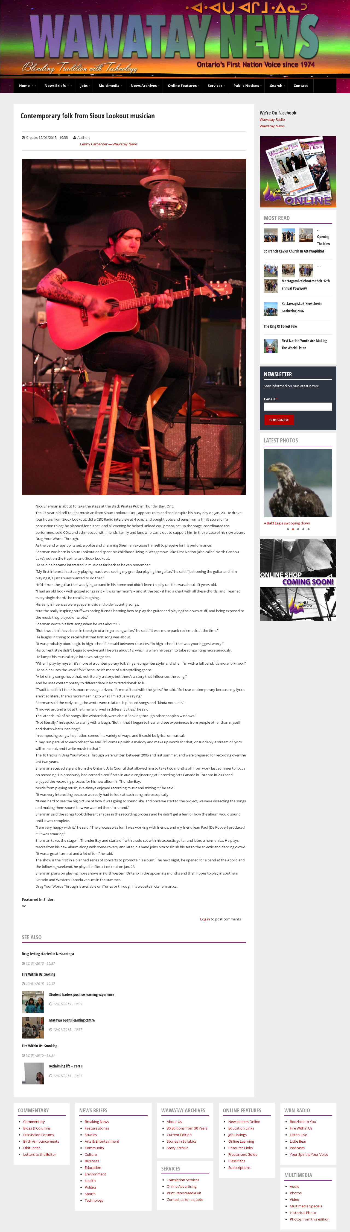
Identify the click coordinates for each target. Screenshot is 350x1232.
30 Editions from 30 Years (187, 1128)
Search (276, 85)
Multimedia (109, 85)
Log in (205, 919)
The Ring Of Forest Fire (280, 326)
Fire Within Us (301, 1128)
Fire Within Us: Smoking (39, 1045)
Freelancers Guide (242, 1154)
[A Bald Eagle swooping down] (298, 483)
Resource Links (240, 1147)
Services (215, 85)
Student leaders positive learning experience (81, 994)
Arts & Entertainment (102, 1141)
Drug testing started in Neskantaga (48, 953)
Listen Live (298, 1134)
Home (25, 85)
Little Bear (298, 1141)
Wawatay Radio (272, 119)
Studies (91, 1134)
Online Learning (241, 1141)
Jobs (84, 85)
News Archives (144, 85)
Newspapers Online (244, 1121)
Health (90, 1180)
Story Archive (177, 1147)
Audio (294, 1186)
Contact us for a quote (185, 1199)
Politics (90, 1187)
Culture (91, 1154)
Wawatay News (272, 126)
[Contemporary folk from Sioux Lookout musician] (134, 491)
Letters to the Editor (39, 1154)
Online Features (182, 85)
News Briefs (55, 85)
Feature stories (97, 1128)
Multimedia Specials (306, 1206)
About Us (174, 1121)
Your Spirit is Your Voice (309, 1154)
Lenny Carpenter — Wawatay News (109, 144)
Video (294, 1199)
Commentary (34, 1121)
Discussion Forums (38, 1134)
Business (92, 1160)
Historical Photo (303, 1212)
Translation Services (183, 1179)
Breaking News (97, 1121)
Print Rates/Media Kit (184, 1192)
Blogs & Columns (37, 1128)
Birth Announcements (41, 1141)
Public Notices (246, 85)
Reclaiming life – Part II (66, 1066)
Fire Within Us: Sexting (38, 974)
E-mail (271, 399)
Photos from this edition (309, 1219)
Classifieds (236, 1160)
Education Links (241, 1128)
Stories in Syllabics (181, 1141)
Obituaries (31, 1147)
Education (93, 1167)
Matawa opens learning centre (72, 1020)
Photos (296, 1192)
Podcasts (297, 1147)
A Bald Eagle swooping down (287, 523)
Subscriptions (239, 1167)
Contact (301, 85)
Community (94, 1147)
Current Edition (179, 1134)
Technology (94, 1200)
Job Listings (237, 1134)
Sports (90, 1193)
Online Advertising (182, 1186)
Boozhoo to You (303, 1121)
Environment (95, 1174)
